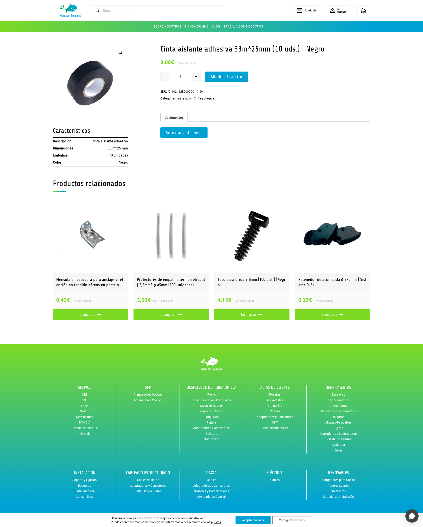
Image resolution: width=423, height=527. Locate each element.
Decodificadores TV (84, 428)
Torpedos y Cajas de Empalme (211, 400)
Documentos (174, 117)
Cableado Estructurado (148, 472)
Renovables (338, 472)
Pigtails (211, 422)
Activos (84, 387)
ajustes (216, 522)
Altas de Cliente (275, 387)
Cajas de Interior (211, 411)
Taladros (338, 417)
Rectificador (84, 417)
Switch (84, 411)
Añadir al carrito (226, 76)
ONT (85, 400)
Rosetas (274, 394)
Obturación (211, 439)
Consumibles (84, 496)
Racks (211, 394)
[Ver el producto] (90, 235)
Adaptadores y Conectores (211, 428)
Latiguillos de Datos (148, 491)
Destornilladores (338, 400)
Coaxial (211, 472)
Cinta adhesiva (204, 98)
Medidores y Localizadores (338, 411)
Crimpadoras (338, 405)
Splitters (211, 433)
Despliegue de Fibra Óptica (211, 387)
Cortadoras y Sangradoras (338, 433)
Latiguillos (211, 417)
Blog (216, 26)
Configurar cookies (292, 520)
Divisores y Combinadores (211, 491)
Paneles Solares (338, 485)
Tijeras (338, 428)
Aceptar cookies (253, 520)
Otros (338, 450)
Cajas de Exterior (211, 405)
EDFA (84, 405)
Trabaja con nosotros (243, 26)
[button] (120, 53)
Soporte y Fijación (84, 480)
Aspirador (338, 444)
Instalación (185, 98)
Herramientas (338, 387)
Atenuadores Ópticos (148, 394)
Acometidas (275, 400)
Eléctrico (275, 472)
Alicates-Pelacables (338, 422)
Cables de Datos (148, 480)
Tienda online (196, 26)
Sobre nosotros (167, 26)
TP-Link (84, 433)
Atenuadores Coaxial (148, 400)
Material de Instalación (338, 496)
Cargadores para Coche (338, 480)
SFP (148, 387)
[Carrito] (363, 10)
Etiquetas (84, 485)
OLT (84, 394)
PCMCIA (84, 422)
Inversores (338, 491)
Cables (211, 480)
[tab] (174, 117)
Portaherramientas (338, 439)
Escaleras (338, 394)
